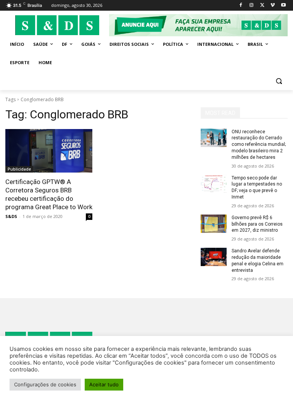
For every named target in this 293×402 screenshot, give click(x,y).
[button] (279, 81)
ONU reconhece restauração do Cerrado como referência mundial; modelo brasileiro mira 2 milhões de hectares (259, 144)
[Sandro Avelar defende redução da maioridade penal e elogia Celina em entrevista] (214, 257)
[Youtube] (283, 5)
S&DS (11, 216)
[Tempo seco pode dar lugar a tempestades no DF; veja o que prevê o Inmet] (214, 184)
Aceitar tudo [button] (104, 384)
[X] (262, 5)
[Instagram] (251, 5)
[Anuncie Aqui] (198, 25)
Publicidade (19, 169)
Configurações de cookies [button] (45, 384)
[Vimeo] (272, 5)
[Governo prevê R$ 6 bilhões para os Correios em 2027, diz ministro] (214, 224)
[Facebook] (241, 5)
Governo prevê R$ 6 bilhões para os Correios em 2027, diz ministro (257, 224)
